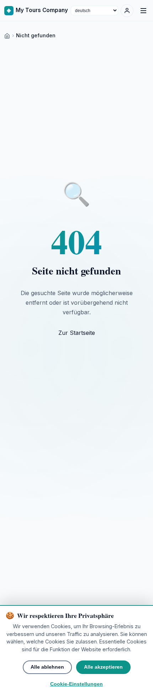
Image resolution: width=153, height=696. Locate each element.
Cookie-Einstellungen (76, 684)
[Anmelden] (127, 10)
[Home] (7, 35)
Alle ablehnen (47, 667)
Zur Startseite (76, 332)
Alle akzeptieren (103, 667)
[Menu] (143, 11)
